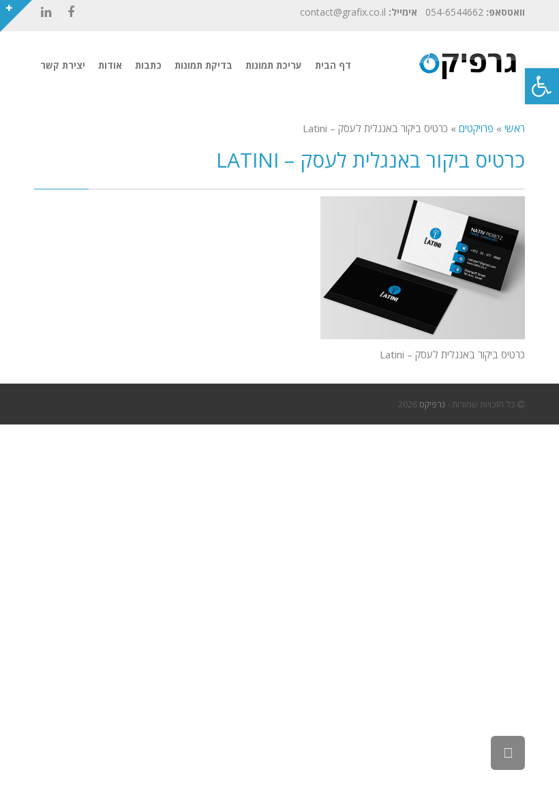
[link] (542, 86)
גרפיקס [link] (432, 404)
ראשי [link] (514, 128)
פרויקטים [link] (476, 128)
